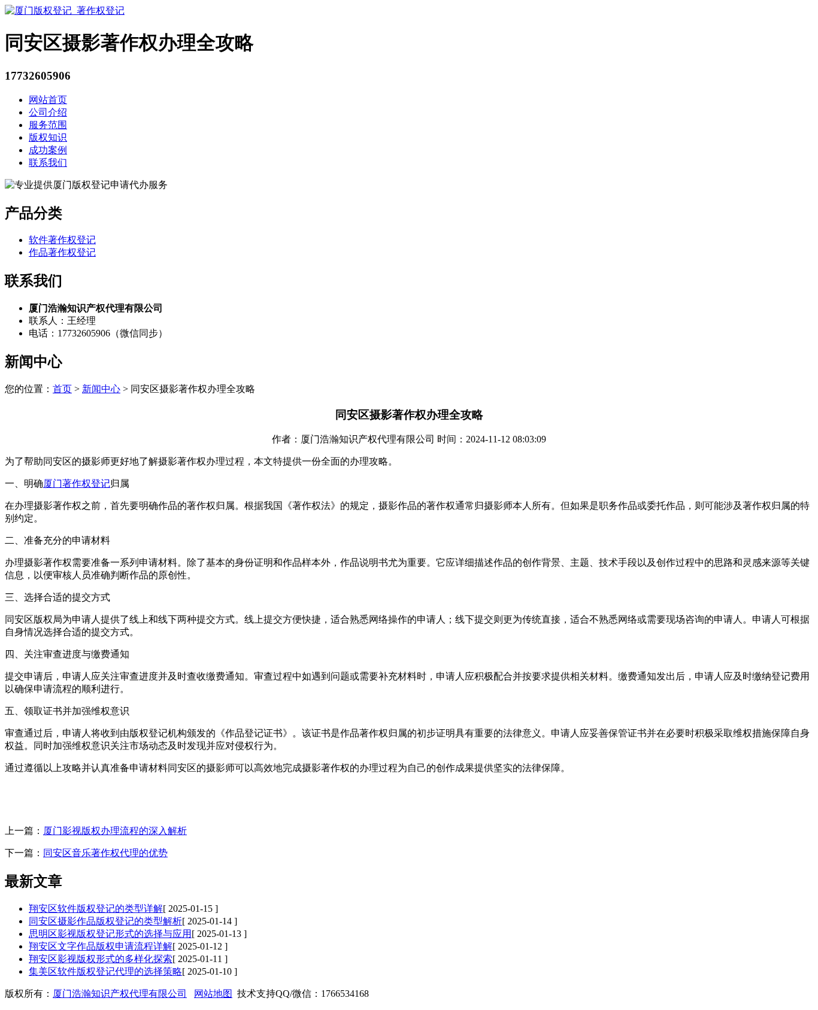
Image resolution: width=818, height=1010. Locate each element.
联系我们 (48, 162)
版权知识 (48, 137)
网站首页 (48, 100)
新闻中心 (101, 389)
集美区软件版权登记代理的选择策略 (105, 971)
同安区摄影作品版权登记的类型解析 (105, 921)
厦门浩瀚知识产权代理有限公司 (120, 993)
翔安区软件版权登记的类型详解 (96, 908)
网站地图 (213, 993)
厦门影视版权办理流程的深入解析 (115, 831)
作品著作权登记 (62, 252)
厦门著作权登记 (76, 483)
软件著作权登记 (62, 240)
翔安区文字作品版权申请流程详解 (100, 946)
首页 (62, 389)
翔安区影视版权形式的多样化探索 (100, 959)
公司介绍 (48, 112)
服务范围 (48, 125)
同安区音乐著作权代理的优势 (105, 853)
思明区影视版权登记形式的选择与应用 (110, 934)
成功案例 (48, 150)
